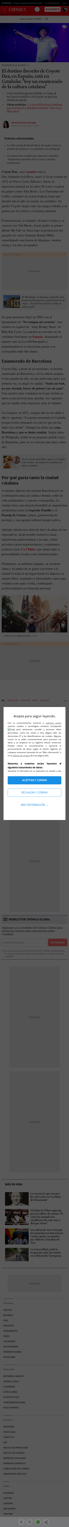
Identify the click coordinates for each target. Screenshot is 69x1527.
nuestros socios (53, 723)
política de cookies (21, 755)
